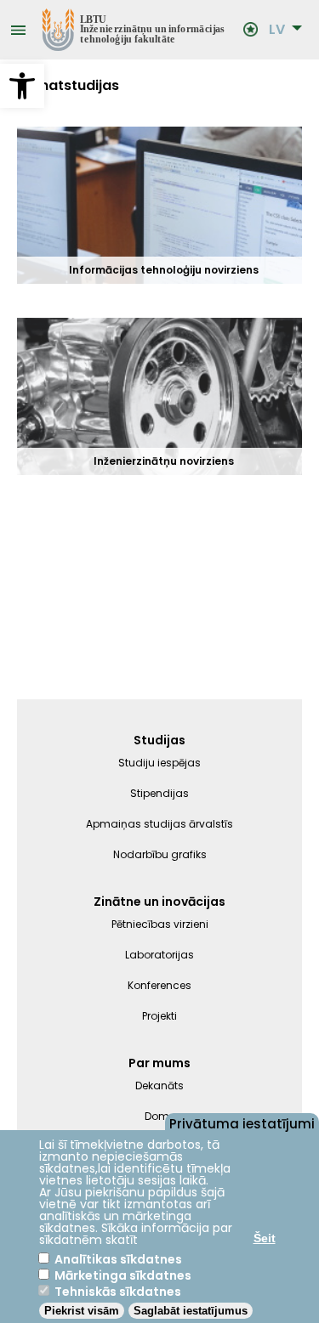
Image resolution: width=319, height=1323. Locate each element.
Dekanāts (159, 1085)
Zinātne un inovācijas (159, 901)
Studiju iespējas (159, 762)
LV (277, 30)
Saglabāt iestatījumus (191, 1310)
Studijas (159, 740)
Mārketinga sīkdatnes (122, 1275)
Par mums (159, 1062)
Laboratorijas (159, 954)
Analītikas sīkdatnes (118, 1259)
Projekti (159, 1016)
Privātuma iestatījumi (242, 1122)
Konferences (159, 985)
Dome (160, 1116)
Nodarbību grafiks (160, 854)
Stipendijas (159, 793)
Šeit (264, 1238)
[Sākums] (134, 29)
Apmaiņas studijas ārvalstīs (159, 824)
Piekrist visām (81, 1310)
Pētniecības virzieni (159, 924)
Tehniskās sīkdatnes (117, 1291)
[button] (22, 86)
